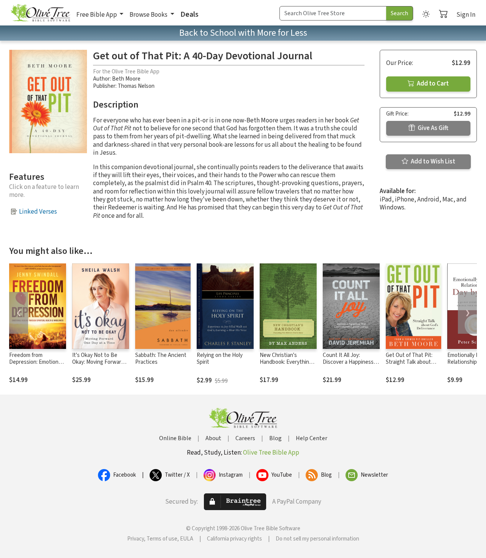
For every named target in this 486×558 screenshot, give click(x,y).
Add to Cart (432, 83)
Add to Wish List (432, 161)
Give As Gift (432, 128)
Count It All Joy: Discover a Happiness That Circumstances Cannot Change (348, 366)
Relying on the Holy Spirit (220, 358)
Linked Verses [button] (38, 211)
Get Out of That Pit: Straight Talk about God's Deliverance (409, 362)
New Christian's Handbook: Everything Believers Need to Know (286, 366)
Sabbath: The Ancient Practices (160, 358)
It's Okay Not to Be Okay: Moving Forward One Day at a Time (98, 362)
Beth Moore (126, 79)
